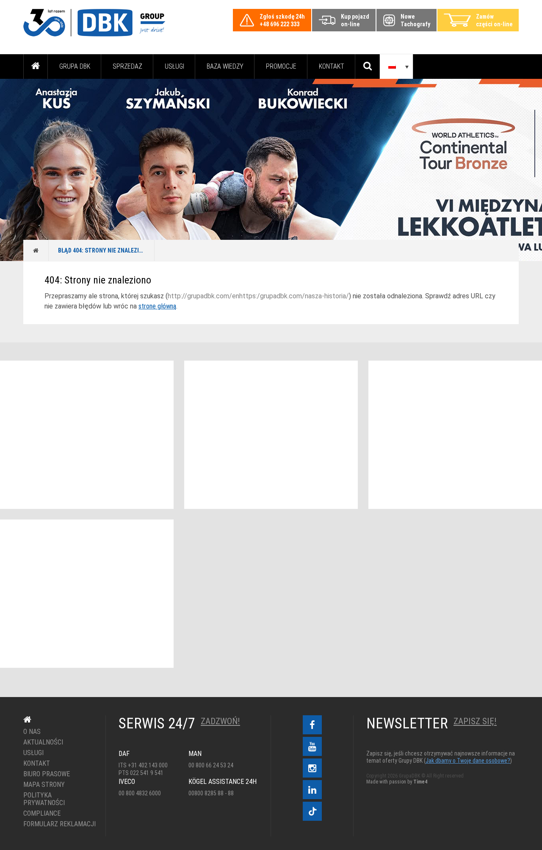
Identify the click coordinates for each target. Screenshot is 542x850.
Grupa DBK (74, 66)
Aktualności (43, 742)
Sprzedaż (127, 66)
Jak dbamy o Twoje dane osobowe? (468, 760)
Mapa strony (44, 785)
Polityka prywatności (44, 799)
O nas (32, 732)
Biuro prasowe (46, 774)
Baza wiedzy (225, 66)
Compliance (42, 813)
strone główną (157, 306)
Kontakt (331, 66)
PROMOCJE (281, 66)
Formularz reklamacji (58, 824)
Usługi (174, 66)
